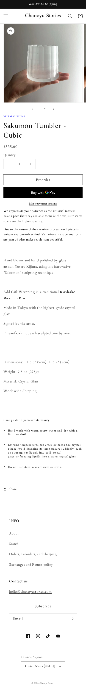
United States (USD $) (40, 666)
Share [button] (13, 489)
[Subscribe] (72, 619)
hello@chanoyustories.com (30, 591)
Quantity (9, 155)
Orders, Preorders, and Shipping (33, 554)
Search (14, 544)
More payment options (43, 203)
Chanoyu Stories (47, 683)
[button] (6, 16)
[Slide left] (33, 109)
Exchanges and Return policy (31, 564)
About (14, 533)
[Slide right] (53, 109)
